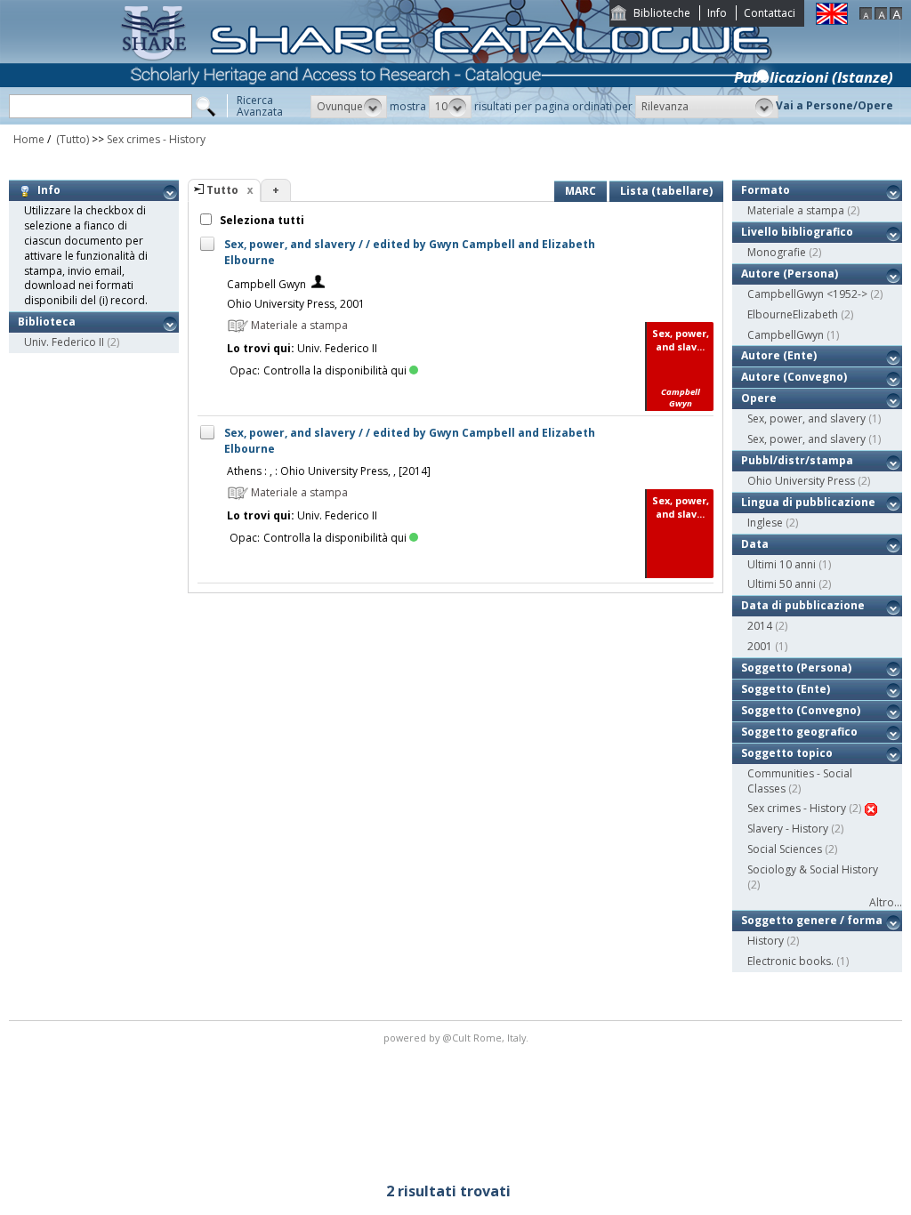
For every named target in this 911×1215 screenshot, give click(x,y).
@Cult (457, 1037)
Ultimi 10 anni (781, 564)
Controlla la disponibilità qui (335, 370)
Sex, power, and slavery (806, 418)
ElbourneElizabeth (792, 314)
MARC (580, 190)
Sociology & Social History (812, 869)
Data (755, 543)
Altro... (885, 902)
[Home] (450, 120)
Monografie (776, 252)
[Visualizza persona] (318, 284)
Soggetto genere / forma (812, 920)
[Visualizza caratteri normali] (881, 15)
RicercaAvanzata (260, 105)
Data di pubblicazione (803, 605)
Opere (759, 398)
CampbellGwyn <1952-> (807, 294)
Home (28, 139)
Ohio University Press (801, 480)
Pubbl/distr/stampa (797, 460)
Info (717, 12)
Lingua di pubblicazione (808, 502)
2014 (759, 625)
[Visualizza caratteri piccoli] (865, 15)
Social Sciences (784, 849)
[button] (348, 106)
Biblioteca (47, 321)
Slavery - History (787, 828)
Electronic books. (790, 961)
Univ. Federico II (64, 342)
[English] (832, 20)
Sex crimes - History (156, 139)
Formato (765, 189)
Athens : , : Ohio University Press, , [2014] (329, 471)
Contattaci (769, 12)
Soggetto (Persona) (796, 667)
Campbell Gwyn (266, 284)
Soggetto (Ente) (785, 688)
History (765, 940)
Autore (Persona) (789, 273)
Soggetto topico (787, 752)
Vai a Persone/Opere (834, 105)
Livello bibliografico (797, 231)
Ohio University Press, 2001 (296, 303)
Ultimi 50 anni (781, 583)
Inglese (765, 522)
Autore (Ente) (779, 355)
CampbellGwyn (785, 334)
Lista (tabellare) (666, 190)
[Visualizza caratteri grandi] (896, 15)
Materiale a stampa (795, 210)
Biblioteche (661, 12)
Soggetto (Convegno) (800, 710)
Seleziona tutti (260, 220)
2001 (759, 646)
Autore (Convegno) (794, 376)
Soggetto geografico (799, 731)
